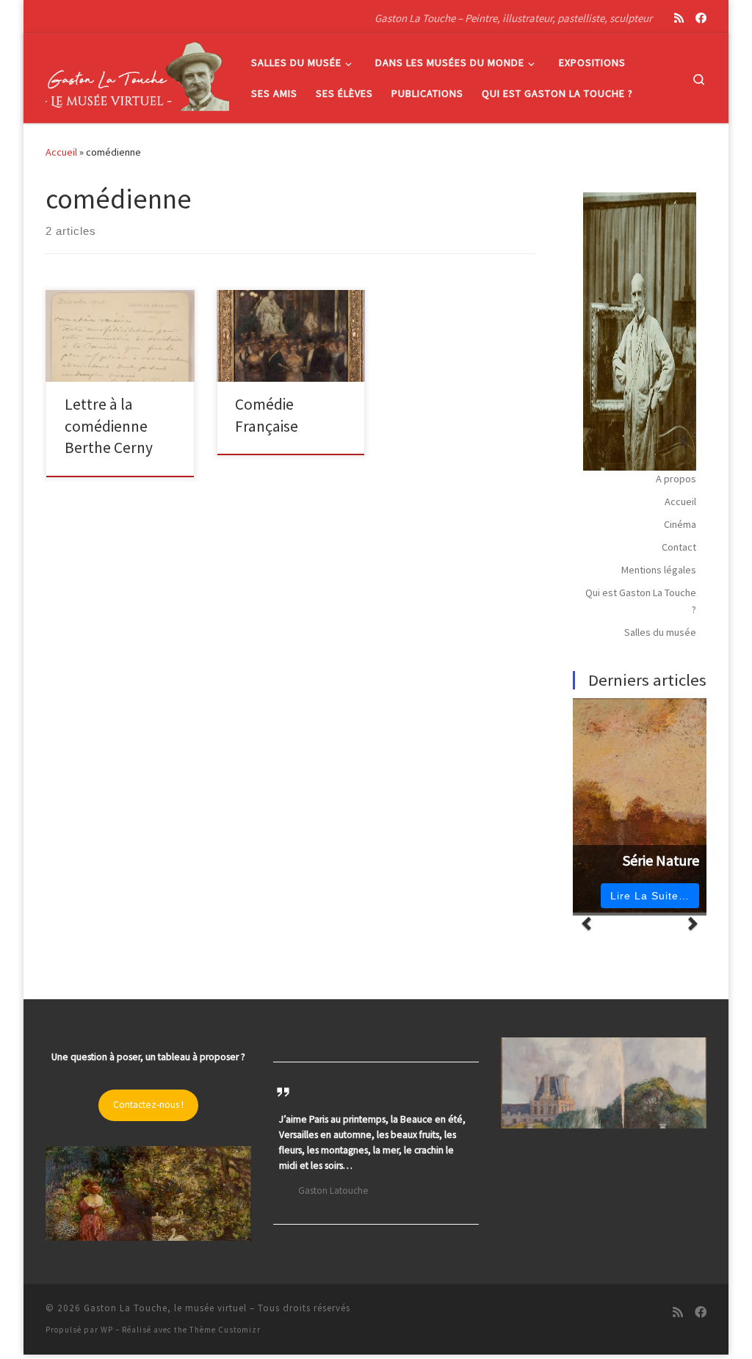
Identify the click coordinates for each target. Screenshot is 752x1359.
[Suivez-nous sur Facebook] (700, 18)
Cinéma (680, 524)
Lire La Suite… (650, 896)
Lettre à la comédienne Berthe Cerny (109, 426)
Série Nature (661, 860)
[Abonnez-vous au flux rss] (679, 18)
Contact (679, 547)
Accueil (61, 152)
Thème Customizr (225, 1329)
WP (107, 1329)
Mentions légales (658, 569)
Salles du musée (660, 632)
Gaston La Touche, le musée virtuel (165, 1308)
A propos (676, 478)
